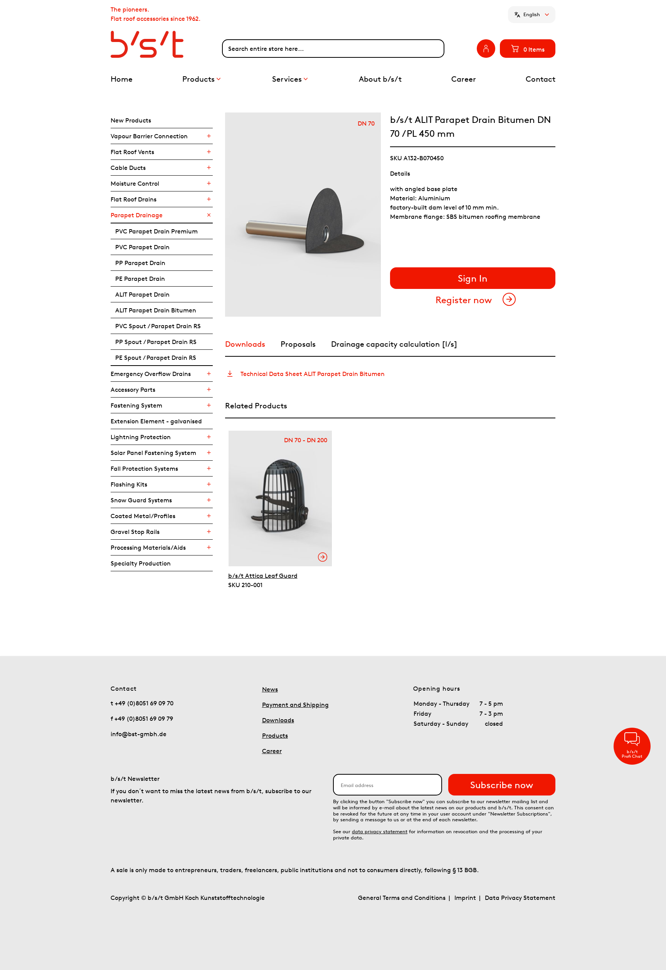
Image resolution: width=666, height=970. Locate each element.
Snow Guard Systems (141, 500)
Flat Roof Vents (132, 152)
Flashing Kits (129, 484)
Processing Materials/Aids (148, 547)
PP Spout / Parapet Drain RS (156, 342)
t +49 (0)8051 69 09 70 (142, 703)
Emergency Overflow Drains (151, 374)
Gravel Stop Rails (135, 531)
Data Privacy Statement (520, 897)
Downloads (278, 720)
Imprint (465, 897)
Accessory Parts (133, 389)
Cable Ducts (128, 167)
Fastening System (136, 405)
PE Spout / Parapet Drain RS (155, 357)
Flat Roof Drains (133, 199)
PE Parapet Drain (140, 278)
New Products (131, 120)
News (270, 689)
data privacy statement (379, 831)
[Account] (486, 48)
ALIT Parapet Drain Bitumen (155, 310)
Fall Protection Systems (144, 468)
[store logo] (166, 44)
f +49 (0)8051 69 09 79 (142, 718)
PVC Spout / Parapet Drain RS (158, 326)
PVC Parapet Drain (142, 247)
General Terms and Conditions (402, 897)
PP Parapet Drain (140, 263)
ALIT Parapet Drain (142, 294)
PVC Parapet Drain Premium (156, 231)
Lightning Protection (141, 437)
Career (272, 751)
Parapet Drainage (137, 215)
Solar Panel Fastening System (153, 452)
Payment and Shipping (295, 704)
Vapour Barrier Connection (149, 136)
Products (275, 735)
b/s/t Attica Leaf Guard (263, 575)
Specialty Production (141, 563)
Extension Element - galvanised (156, 421)
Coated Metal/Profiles (143, 516)
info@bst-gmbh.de (138, 734)
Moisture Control (135, 183)
